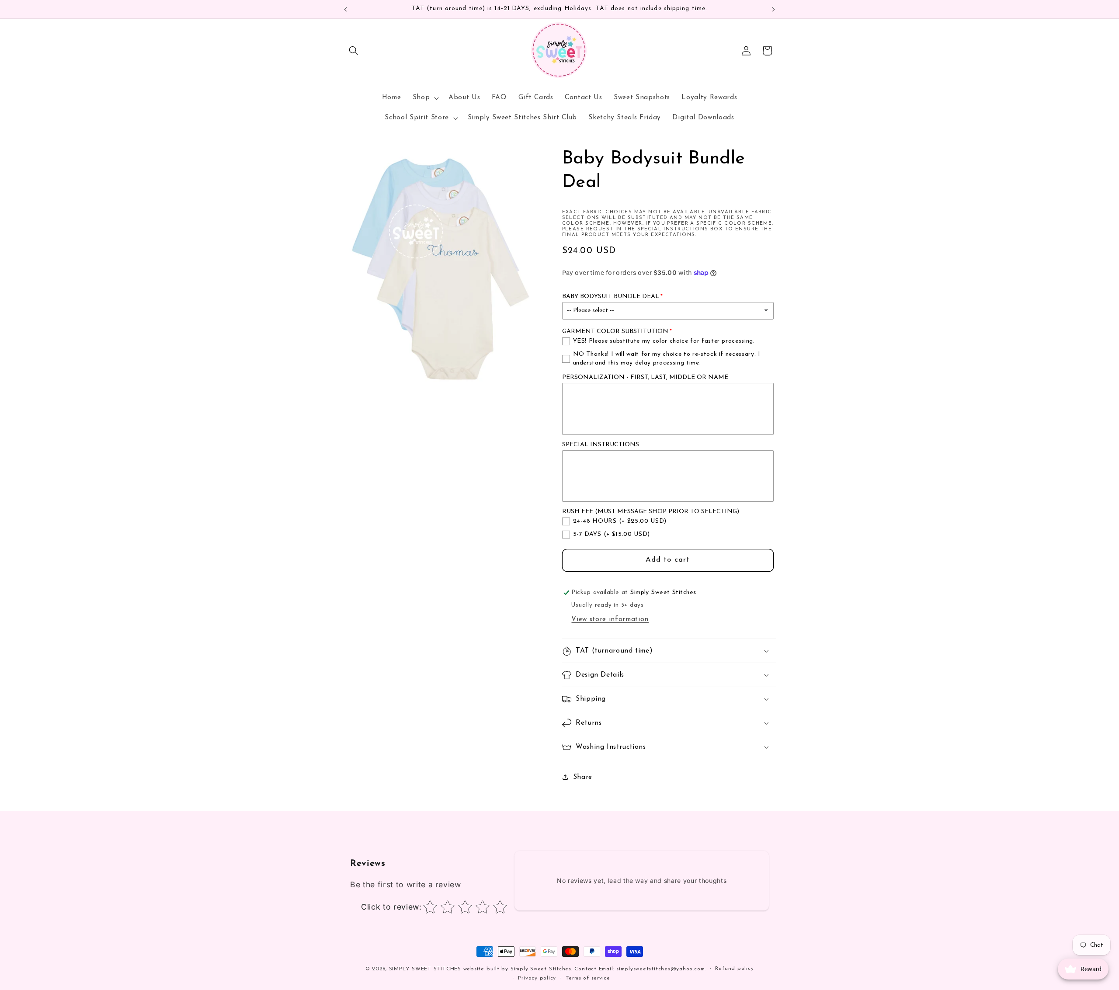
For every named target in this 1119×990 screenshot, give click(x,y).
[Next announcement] (773, 9)
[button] (353, 50)
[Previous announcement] (345, 9)
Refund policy (734, 968)
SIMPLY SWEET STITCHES (425, 969)
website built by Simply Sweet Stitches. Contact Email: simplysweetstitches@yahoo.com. (584, 969)
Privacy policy (537, 977)
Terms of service (588, 977)
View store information (610, 619)
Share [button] (582, 777)
